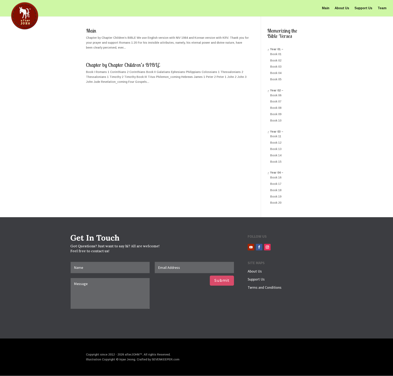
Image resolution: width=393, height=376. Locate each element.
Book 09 (275, 114)
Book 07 (275, 101)
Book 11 (275, 136)
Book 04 (275, 73)
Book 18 (275, 190)
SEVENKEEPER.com (165, 359)
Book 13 (275, 149)
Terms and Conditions (264, 287)
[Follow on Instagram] (267, 247)
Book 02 (275, 60)
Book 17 (275, 183)
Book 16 (275, 177)
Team (382, 8)
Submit (221, 280)
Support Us (363, 8)
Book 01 (275, 54)
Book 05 (275, 79)
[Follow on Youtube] (251, 247)
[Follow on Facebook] (259, 247)
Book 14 (275, 155)
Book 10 (275, 120)
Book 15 (275, 161)
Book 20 (275, 202)
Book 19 (275, 196)
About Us (342, 8)
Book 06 (275, 95)
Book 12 (275, 142)
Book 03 (275, 66)
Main (325, 8)
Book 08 (275, 107)
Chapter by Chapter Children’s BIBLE (123, 64)
